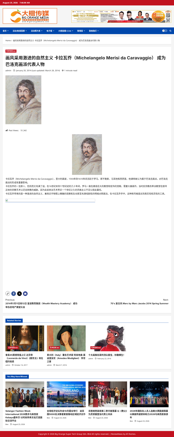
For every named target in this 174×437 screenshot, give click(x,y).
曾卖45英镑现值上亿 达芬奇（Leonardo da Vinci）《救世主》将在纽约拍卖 (24, 358)
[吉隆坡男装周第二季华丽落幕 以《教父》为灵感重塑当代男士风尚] (107, 394)
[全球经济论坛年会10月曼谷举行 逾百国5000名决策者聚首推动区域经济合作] (66, 394)
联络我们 (93, 31)
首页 (5, 31)
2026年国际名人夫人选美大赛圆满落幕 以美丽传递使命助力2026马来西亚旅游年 (149, 414)
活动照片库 (35, 31)
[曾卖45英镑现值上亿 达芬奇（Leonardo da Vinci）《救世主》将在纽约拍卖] (24, 338)
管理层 (80, 31)
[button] (170, 30)
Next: (140, 301)
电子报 (49, 31)
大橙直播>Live (64, 31)
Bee (6, 424)
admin (8, 70)
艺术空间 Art (11, 51)
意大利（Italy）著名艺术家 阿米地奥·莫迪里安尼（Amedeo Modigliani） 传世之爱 (66, 358)
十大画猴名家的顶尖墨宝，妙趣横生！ (106, 355)
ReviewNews (117, 434)
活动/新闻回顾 (19, 31)
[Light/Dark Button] (164, 30)
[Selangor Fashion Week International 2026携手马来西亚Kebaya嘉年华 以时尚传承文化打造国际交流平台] (24, 394)
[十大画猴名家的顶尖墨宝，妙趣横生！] (107, 338)
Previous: (41, 303)
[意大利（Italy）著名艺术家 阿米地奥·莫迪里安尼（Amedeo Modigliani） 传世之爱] (66, 338)
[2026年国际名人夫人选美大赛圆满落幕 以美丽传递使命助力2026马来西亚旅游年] (149, 394)
